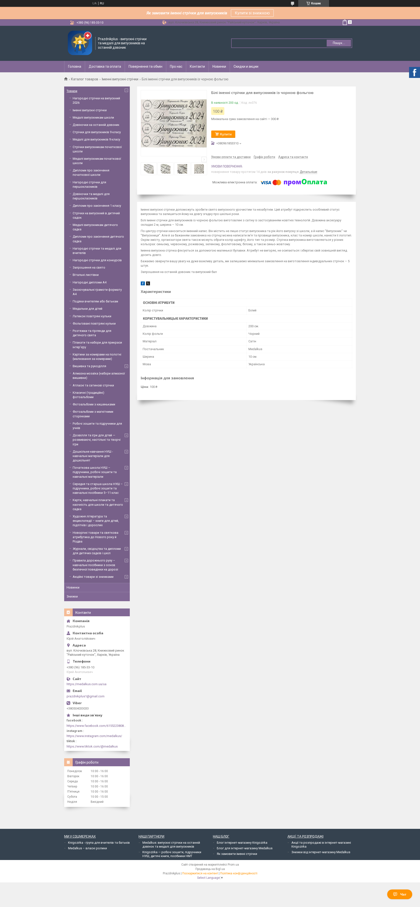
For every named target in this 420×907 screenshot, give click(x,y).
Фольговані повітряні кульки (94, 323)
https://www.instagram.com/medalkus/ (94, 736)
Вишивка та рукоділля (89, 366)
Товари (72, 91)
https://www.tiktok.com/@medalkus (92, 746)
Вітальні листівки (86, 275)
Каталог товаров (84, 79)
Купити (226, 134)
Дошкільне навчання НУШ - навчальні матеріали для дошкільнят (93, 456)
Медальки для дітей (87, 308)
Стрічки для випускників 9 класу (97, 132)
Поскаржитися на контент (200, 873)
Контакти (197, 66)
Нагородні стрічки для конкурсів (97, 260)
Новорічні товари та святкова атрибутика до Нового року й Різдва (95, 537)
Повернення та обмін (145, 66)
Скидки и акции (246, 66)
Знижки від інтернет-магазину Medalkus (320, 852)
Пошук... (339, 43)
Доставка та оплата (105, 66)
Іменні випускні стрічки (120, 79)
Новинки (219, 66)
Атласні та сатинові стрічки (93, 385)
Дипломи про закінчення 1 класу (97, 205)
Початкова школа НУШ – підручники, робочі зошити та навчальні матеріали (95, 472)
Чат (403, 894)
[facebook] (143, 284)
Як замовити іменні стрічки (237, 854)
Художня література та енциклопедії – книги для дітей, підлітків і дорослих (96, 520)
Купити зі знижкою (252, 13)
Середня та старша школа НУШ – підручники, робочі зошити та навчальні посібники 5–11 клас (98, 488)
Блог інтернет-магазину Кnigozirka (242, 842)
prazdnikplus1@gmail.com (86, 696)
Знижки (72, 596)
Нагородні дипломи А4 (89, 282)
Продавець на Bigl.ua (210, 869)
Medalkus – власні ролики (87, 848)
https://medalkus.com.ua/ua (86, 684)
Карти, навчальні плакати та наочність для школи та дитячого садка (98, 504)
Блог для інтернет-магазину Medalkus (244, 848)
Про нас (176, 66)
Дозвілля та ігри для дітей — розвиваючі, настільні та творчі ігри (97, 439)
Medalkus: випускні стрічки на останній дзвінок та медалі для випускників (171, 844)
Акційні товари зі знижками (93, 577)
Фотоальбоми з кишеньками (94, 404)
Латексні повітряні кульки (92, 316)
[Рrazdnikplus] (80, 43)
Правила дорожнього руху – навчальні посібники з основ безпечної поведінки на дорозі (95, 565)
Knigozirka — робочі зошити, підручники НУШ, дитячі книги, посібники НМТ (171, 854)
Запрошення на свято (89, 267)
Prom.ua (233, 864)
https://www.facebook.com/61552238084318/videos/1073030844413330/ (97, 726)
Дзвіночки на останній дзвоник (96, 125)
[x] (148, 284)
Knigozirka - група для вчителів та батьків (99, 842)
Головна (74, 66)
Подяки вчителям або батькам (95, 301)
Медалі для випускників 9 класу (96, 139)
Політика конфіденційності (238, 873)
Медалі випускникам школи (93, 117)
